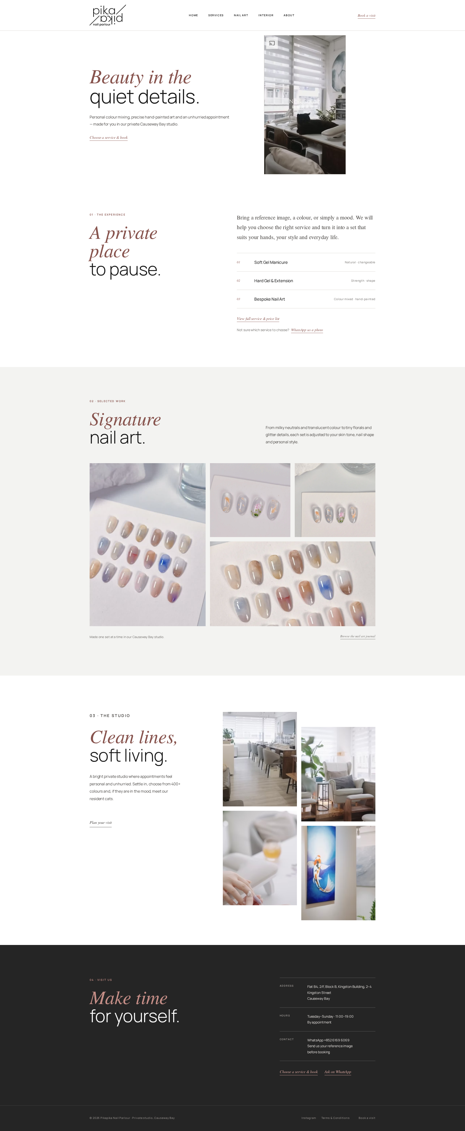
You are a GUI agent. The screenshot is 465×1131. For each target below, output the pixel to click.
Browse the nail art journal (357, 636)
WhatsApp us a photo (307, 330)
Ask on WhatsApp (338, 1071)
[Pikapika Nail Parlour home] (108, 15)
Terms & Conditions (335, 1118)
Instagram (309, 1118)
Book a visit (366, 15)
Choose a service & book (109, 137)
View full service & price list (258, 318)
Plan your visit (101, 822)
